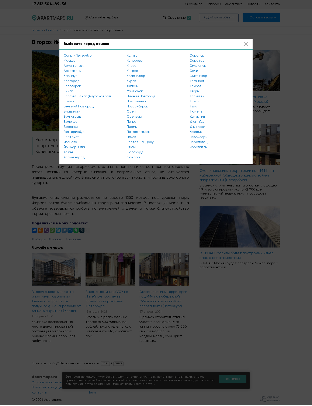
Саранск (197, 55)
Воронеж (71, 127)
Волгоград (72, 116)
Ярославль (198, 147)
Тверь (194, 91)
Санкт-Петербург (78, 55)
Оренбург (135, 116)
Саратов (197, 61)
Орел (131, 111)
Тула (193, 106)
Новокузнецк (137, 101)
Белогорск (72, 86)
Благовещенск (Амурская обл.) (88, 96)
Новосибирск (137, 106)
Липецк (133, 86)
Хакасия (196, 132)
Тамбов (195, 86)
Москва (70, 61)
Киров (131, 66)
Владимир (72, 111)
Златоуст (71, 137)
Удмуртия (197, 116)
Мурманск (135, 91)
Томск (194, 101)
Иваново (70, 142)
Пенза (131, 122)
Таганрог (197, 81)
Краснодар (136, 76)
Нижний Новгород (141, 96)
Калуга (132, 55)
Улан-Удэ (197, 122)
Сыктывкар (198, 76)
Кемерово (135, 61)
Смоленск (198, 66)
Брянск (69, 101)
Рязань (132, 147)
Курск (131, 81)
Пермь (132, 127)
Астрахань (72, 71)
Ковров (132, 71)
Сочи (194, 71)
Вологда (70, 122)
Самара (133, 157)
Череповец (199, 142)
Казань (69, 152)
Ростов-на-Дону (140, 142)
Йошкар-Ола (74, 147)
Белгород (71, 81)
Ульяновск (197, 127)
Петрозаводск (138, 132)
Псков (131, 137)
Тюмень (196, 111)
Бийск (68, 91)
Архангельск (74, 66)
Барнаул (70, 76)
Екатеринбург (75, 132)
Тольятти (197, 96)
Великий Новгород (79, 106)
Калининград (74, 157)
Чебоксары (199, 137)
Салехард (135, 152)
